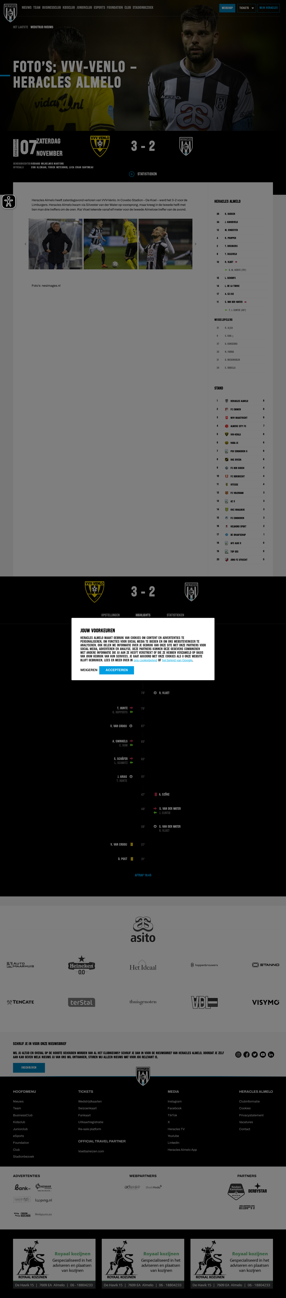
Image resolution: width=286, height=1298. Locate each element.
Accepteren (117, 669)
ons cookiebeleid (145, 660)
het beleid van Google (177, 660)
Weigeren (88, 669)
